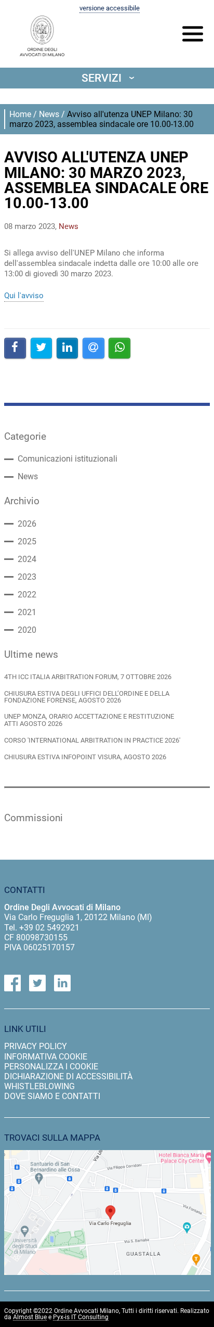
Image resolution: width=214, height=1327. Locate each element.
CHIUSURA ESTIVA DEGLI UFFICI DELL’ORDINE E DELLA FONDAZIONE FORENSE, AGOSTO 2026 (86, 697)
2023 (27, 577)
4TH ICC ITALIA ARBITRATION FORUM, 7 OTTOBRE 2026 (87, 676)
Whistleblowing (39, 1086)
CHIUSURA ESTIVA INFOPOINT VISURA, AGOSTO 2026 (85, 757)
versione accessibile (109, 8)
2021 (27, 612)
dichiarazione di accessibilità (68, 1076)
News (49, 114)
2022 (27, 595)
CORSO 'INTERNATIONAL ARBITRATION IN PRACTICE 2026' (92, 740)
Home (20, 114)
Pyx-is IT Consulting (81, 1317)
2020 (27, 630)
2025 (27, 542)
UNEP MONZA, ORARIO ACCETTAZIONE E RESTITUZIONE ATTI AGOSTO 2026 (89, 720)
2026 (27, 524)
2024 (27, 559)
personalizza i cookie (51, 1066)
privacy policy (35, 1046)
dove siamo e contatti (52, 1096)
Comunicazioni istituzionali (67, 459)
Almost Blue (30, 1317)
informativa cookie (45, 1057)
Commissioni (33, 818)
